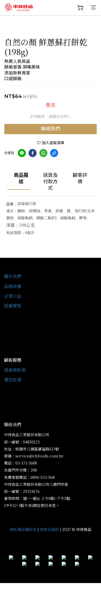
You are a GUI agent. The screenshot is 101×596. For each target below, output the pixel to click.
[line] (22, 153)
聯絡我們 (50, 129)
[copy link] (54, 153)
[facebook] (33, 153)
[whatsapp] (43, 153)
